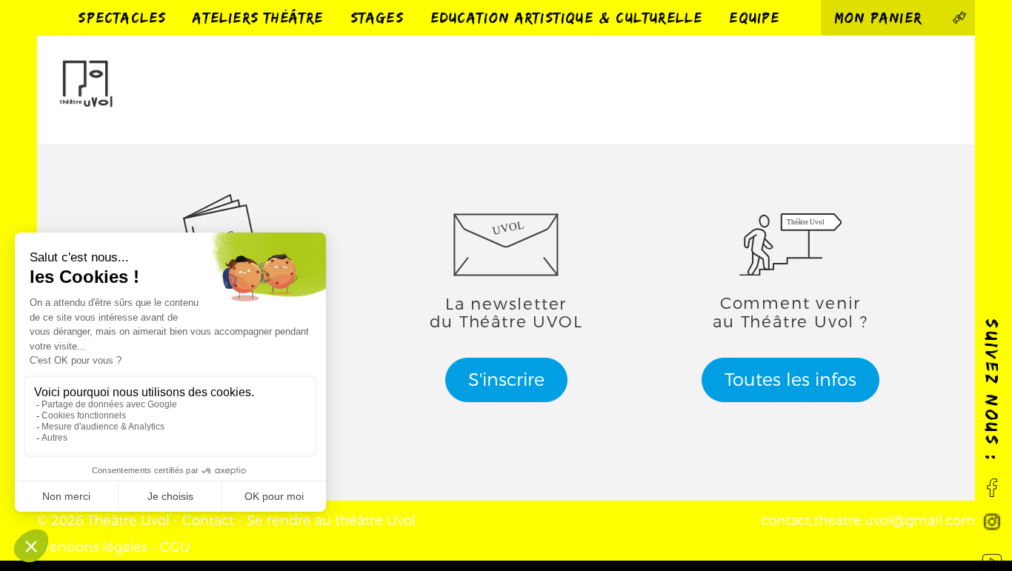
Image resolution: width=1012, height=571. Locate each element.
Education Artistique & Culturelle (566, 17)
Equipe (754, 17)
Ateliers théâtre (258, 17)
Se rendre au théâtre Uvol (331, 521)
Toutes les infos (790, 380)
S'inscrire (506, 380)
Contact (208, 521)
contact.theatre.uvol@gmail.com (868, 521)
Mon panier (884, 17)
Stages (377, 17)
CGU (175, 547)
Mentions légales (92, 547)
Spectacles (122, 17)
